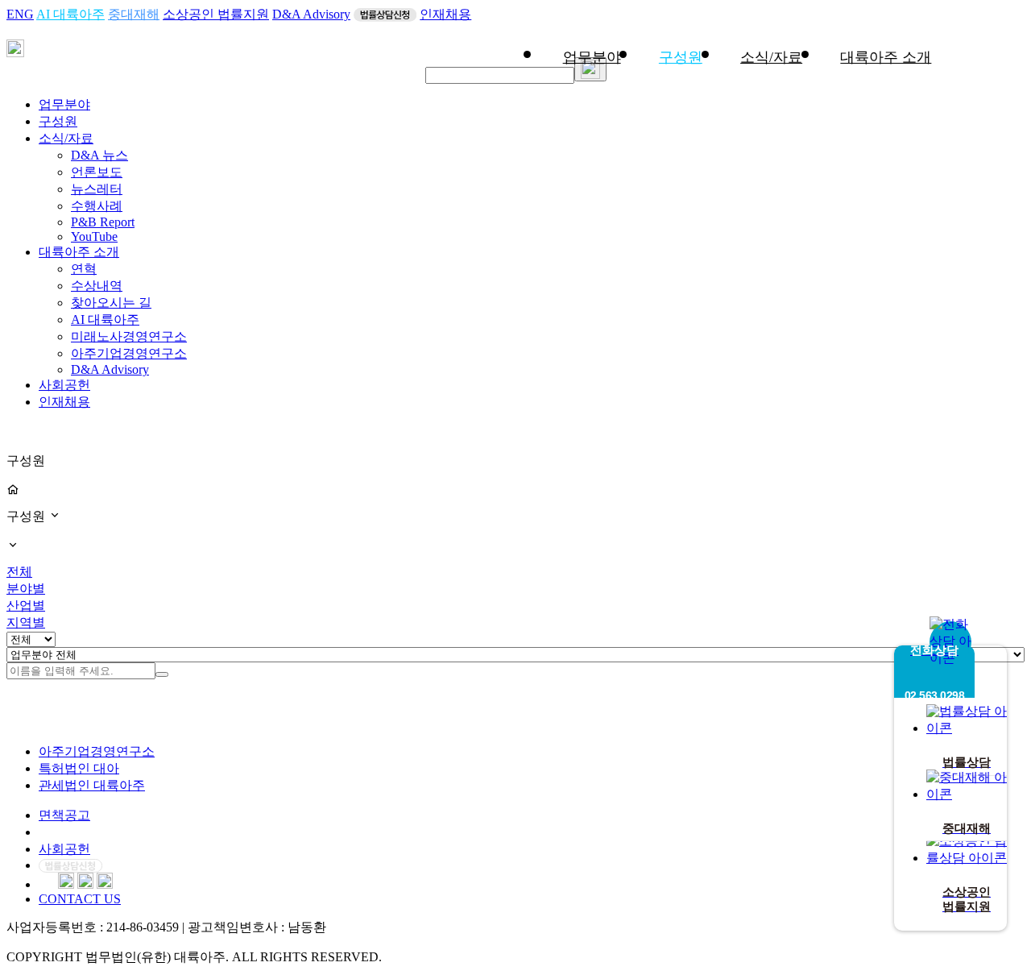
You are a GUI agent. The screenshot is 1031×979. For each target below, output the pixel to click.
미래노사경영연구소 (129, 336)
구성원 (680, 57)
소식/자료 (771, 57)
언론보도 (96, 172)
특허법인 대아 (79, 768)
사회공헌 (64, 385)
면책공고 (64, 815)
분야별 (25, 588)
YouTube (94, 236)
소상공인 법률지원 (216, 14)
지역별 (25, 622)
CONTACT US (80, 899)
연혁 (84, 269)
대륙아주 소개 (885, 57)
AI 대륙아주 (70, 14)
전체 (19, 572)
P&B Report (103, 222)
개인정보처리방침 (90, 832)
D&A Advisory (311, 14)
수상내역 (96, 285)
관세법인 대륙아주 (92, 785)
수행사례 (96, 206)
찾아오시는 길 (111, 302)
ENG (20, 14)
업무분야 (592, 57)
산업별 (25, 605)
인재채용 (445, 14)
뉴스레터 (96, 189)
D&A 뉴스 (99, 155)
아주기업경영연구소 (129, 353)
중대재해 (133, 14)
